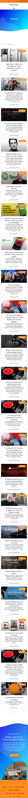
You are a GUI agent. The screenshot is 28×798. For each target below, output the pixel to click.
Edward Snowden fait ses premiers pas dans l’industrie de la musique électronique (14, 156)
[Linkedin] (14, 1)
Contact (10, 787)
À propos (5, 787)
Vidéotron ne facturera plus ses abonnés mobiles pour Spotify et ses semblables (14, 220)
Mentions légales (20, 793)
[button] (14, 8)
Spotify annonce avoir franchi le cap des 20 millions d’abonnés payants (14, 254)
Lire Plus (14, 72)
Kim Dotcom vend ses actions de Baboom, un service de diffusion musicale (14, 510)
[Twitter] (12, 1)
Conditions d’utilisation (19, 787)
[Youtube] (18, 1)
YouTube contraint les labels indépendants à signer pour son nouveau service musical (14, 667)
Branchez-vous (4, 44)
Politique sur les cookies (10, 793)
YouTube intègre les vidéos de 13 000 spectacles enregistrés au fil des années (14, 604)
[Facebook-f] (9, 1)
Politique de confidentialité (14, 790)
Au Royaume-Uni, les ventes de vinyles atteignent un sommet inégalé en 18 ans (14, 450)
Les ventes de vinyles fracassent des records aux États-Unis (14, 417)
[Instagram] (16, 1)
